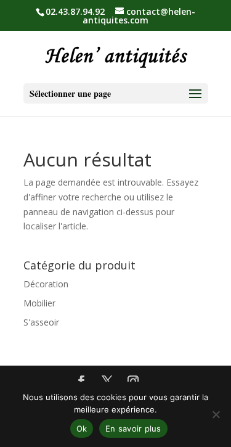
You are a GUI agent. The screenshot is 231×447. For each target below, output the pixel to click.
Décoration (45, 284)
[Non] (215, 414)
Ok (81, 428)
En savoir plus (133, 428)
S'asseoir (41, 322)
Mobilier (39, 303)
